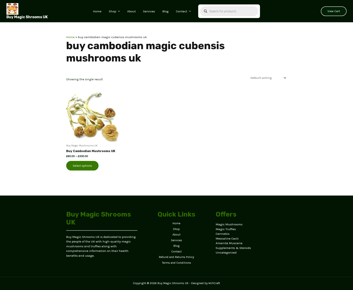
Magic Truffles (226, 229)
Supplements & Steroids (233, 248)
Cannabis (222, 233)
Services (149, 11)
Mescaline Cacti (227, 238)
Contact (181, 11)
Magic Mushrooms (229, 224)
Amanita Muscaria (229, 243)
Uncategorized (226, 252)
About (131, 11)
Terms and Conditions (176, 262)
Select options (82, 165)
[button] (118, 11)
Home (97, 11)
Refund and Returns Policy (176, 257)
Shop (112, 11)
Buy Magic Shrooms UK (27, 17)
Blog (165, 11)
